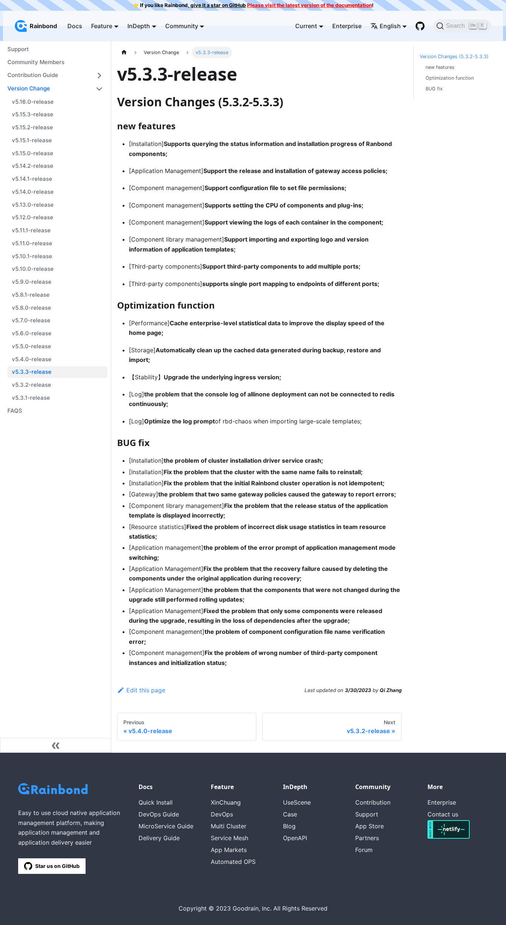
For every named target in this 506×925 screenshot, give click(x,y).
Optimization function (450, 78)
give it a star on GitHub (217, 5)
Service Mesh (229, 838)
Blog (289, 826)
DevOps (222, 814)
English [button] (390, 26)
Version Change (28, 88)
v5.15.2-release (32, 127)
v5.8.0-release (31, 307)
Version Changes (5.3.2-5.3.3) (454, 56)
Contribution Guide (32, 75)
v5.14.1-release (32, 178)
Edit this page (145, 690)
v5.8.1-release (31, 294)
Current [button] (306, 26)
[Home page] (124, 52)
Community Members (35, 62)
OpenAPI (295, 838)
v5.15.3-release (32, 114)
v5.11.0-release (32, 243)
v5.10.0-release (33, 268)
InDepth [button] (138, 26)
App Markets (229, 850)
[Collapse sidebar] (55, 745)
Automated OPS (233, 861)
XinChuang (226, 802)
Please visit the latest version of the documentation (309, 5)
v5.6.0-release (31, 333)
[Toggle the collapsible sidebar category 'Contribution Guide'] (99, 75)
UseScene (297, 802)
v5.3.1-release (31, 397)
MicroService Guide (166, 826)
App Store (369, 826)
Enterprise (347, 26)
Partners (367, 838)
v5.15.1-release (32, 140)
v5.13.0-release (33, 204)
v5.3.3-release (31, 371)
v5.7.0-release (31, 320)
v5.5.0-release (31, 346)
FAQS (14, 410)
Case (290, 814)
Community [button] (181, 26)
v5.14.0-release (33, 191)
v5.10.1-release (32, 256)
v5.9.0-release (31, 281)
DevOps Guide (159, 814)
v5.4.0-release (31, 359)
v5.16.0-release (33, 101)
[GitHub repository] (420, 26)
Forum (364, 850)
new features (440, 67)
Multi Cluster (228, 826)
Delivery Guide (159, 838)
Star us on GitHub (57, 866)
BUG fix (434, 88)
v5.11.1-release (31, 230)
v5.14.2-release (32, 165)
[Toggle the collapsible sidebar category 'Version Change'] (99, 89)
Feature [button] (101, 26)
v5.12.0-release (32, 217)
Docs (74, 26)
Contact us (442, 814)
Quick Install (156, 802)
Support (18, 49)
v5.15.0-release (32, 153)
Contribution (372, 802)
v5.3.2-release (31, 384)
